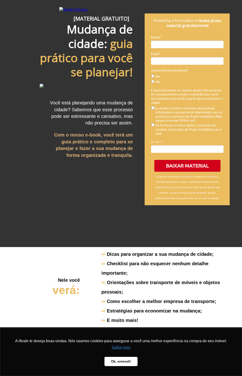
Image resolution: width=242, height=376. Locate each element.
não (157, 82)
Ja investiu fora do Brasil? (169, 70)
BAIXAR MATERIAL (187, 165)
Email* (155, 54)
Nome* (156, 37)
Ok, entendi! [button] (121, 361)
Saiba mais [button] (121, 347)
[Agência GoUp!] (73, 10)
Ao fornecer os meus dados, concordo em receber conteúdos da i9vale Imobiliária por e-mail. (188, 129)
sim (157, 76)
